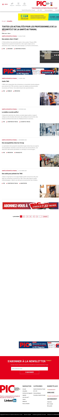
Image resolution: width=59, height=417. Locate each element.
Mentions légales (27, 414)
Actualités (9, 21)
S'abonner (49, 401)
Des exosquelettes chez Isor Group (13, 143)
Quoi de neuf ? (26, 397)
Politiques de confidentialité (53, 414)
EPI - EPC (40, 10)
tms (4, 48)
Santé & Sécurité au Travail (28, 10)
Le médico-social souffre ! (10, 112)
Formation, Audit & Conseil (39, 395)
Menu (6, 4)
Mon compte (50, 403)
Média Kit (25, 401)
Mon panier (49, 406)
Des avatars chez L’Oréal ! (10, 39)
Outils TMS (5, 81)
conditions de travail (20, 48)
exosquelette (18, 152)
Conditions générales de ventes (39, 414)
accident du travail (25, 121)
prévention (17, 91)
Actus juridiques (49, 10)
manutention (24, 183)
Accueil (3, 21)
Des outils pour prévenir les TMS (12, 173)
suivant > (45, 216)
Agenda (24, 395)
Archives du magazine (27, 393)
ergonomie (10, 48)
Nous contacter (26, 403)
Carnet (24, 399)
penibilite (9, 91)
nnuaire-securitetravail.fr (53, 396)
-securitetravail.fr (51, 389)
